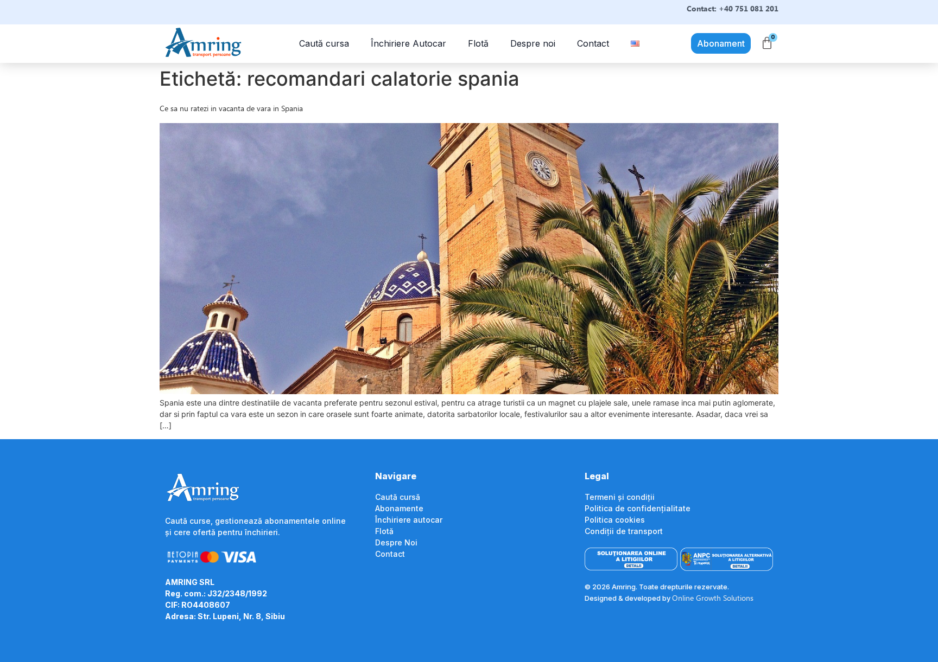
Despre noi (532, 43)
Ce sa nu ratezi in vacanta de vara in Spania (231, 108)
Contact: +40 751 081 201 (732, 8)
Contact (593, 43)
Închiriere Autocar (408, 43)
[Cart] (767, 43)
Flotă (478, 43)
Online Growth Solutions (712, 598)
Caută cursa (324, 43)
